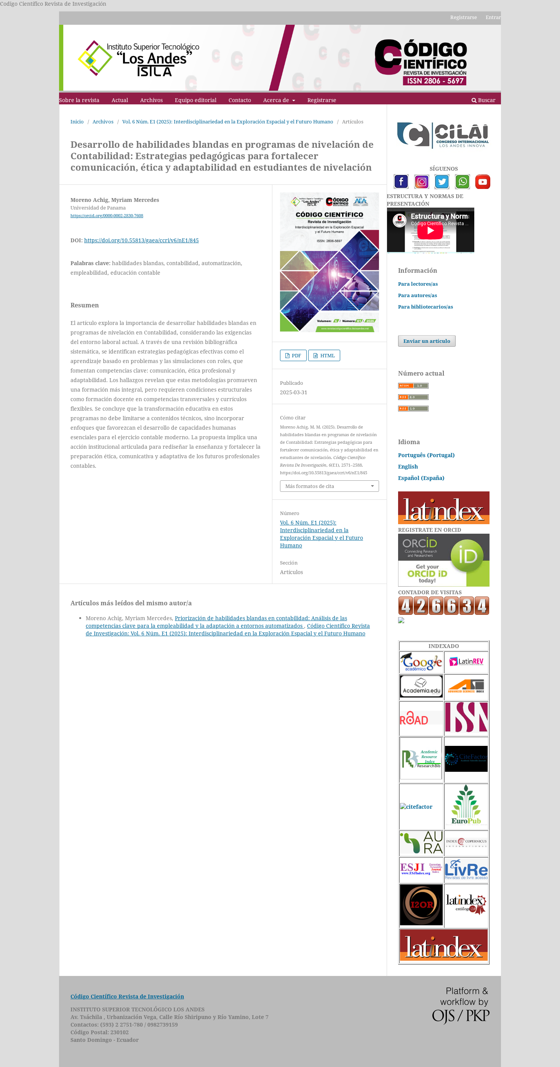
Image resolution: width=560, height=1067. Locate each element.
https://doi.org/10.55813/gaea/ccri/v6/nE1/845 (141, 240)
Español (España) (421, 478)
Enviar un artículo (426, 341)
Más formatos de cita (309, 486)
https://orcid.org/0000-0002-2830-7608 (106, 215)
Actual (120, 100)
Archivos (151, 100)
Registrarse (321, 100)
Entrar (493, 17)
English (408, 466)
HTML (327, 355)
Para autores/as (417, 295)
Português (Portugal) (426, 455)
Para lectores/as (418, 283)
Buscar (486, 100)
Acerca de (277, 100)
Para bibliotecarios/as (425, 306)
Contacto (240, 100)
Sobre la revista (79, 100)
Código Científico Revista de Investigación (127, 996)
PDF (296, 355)
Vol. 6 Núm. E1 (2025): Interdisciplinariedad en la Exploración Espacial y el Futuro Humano (227, 121)
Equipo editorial (195, 100)
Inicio (77, 121)
